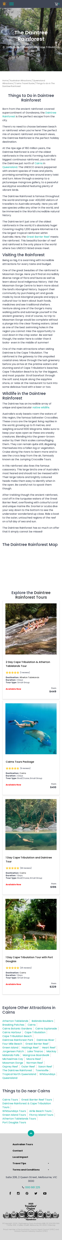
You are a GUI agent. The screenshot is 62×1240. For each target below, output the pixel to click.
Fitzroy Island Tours (41, 1115)
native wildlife (40, 407)
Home (5, 80)
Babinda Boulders (42, 1021)
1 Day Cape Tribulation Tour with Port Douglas (29, 959)
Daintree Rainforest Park (17, 1040)
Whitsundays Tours (14, 1111)
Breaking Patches (13, 1025)
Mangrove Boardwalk (36, 1055)
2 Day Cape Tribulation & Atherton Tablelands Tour (28, 664)
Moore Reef (33, 1059)
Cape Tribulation (35, 1032)
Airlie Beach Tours (40, 1111)
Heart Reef (48, 1047)
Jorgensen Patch (13, 1051)
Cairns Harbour (11, 1032)
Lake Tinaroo (35, 1051)
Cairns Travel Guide (24, 83)
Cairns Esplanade (46, 1028)
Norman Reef (34, 1063)
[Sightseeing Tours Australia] (4, 3)
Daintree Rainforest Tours (33, 595)
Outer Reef (28, 1066)
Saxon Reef (45, 1066)
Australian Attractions (20, 80)
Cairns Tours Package (20, 762)
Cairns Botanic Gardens (17, 1028)
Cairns (39, 163)
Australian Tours (23, 1144)
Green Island (10, 1047)
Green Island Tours (14, 1115)
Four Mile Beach (12, 1044)
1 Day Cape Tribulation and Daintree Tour (29, 859)
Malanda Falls (10, 1055)
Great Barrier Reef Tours (36, 1099)
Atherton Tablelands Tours (19, 1118)
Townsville (42, 1070)
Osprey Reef (10, 1066)
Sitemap (51, 1225)
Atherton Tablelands (29, 677)
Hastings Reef (30, 1047)
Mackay (51, 1051)
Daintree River (45, 1040)
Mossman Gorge (12, 1063)
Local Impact (20, 1157)
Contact (18, 1150)
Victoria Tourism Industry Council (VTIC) (31, 1231)
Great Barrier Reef (38, 237)
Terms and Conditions (26, 1169)
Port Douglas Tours (14, 1122)
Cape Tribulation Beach (17, 1036)
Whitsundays (47, 1074)
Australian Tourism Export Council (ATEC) (38, 1229)
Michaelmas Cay (12, 1059)
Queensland (9, 167)
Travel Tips (19, 1163)
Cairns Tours (10, 1099)
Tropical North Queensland (19, 1074)
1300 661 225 (32, 1187)
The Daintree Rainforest (17, 1070)
